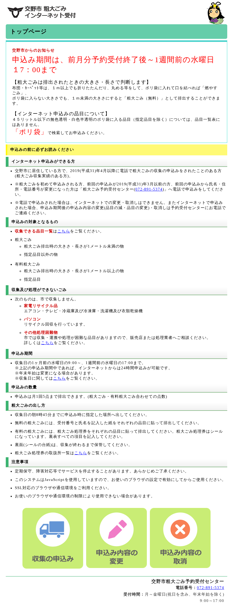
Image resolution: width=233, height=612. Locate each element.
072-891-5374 (149, 189)
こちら (63, 231)
